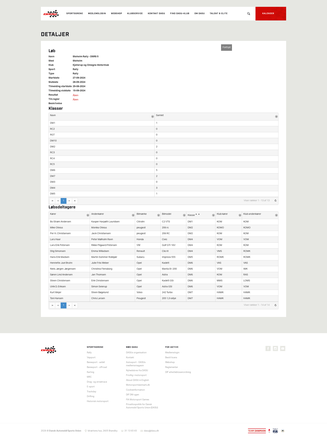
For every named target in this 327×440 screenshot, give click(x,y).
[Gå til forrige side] (58, 201)
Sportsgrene (74, 13)
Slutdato (53, 82)
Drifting (90, 396)
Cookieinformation (135, 390)
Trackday (91, 391)
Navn (51, 56)
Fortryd (226, 47)
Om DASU (199, 13)
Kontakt (130, 357)
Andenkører (97, 214)
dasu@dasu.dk (151, 430)
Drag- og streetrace (97, 382)
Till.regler (54, 99)
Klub (51, 65)
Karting (90, 372)
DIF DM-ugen (132, 394)
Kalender (268, 13)
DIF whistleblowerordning (178, 372)
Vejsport (91, 357)
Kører (53, 214)
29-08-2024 (79, 86)
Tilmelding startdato (60, 86)
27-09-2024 (79, 78)
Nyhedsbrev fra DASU (137, 370)
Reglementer (171, 367)
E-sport (91, 386)
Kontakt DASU (156, 13)
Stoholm (77, 61)
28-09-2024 (79, 82)
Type (51, 73)
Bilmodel (166, 214)
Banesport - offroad (97, 367)
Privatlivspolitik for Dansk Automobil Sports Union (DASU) (142, 406)
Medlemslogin (97, 13)
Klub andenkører (252, 214)
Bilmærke (142, 214)
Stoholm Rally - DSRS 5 (85, 56)
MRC (89, 377)
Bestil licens (171, 357)
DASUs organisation (136, 352)
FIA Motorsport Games (137, 399)
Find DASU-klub (179, 13)
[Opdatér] (275, 200)
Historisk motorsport (97, 401)
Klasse (191, 215)
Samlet (160, 115)
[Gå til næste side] (69, 201)
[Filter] (152, 116)
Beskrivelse (55, 103)
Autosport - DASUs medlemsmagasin (136, 364)
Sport (52, 69)
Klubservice (135, 13)
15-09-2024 (79, 91)
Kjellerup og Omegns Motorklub (91, 65)
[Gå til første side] (52, 201)
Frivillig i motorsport (136, 375)
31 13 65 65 (130, 430)
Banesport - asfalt (96, 362)
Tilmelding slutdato (60, 91)
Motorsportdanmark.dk (138, 385)
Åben (75, 95)
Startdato (54, 78)
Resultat (53, 95)
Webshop (116, 13)
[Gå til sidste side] (75, 201)
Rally (75, 69)
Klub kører (222, 214)
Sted (51, 61)
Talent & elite (219, 13)
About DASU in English (137, 380)
